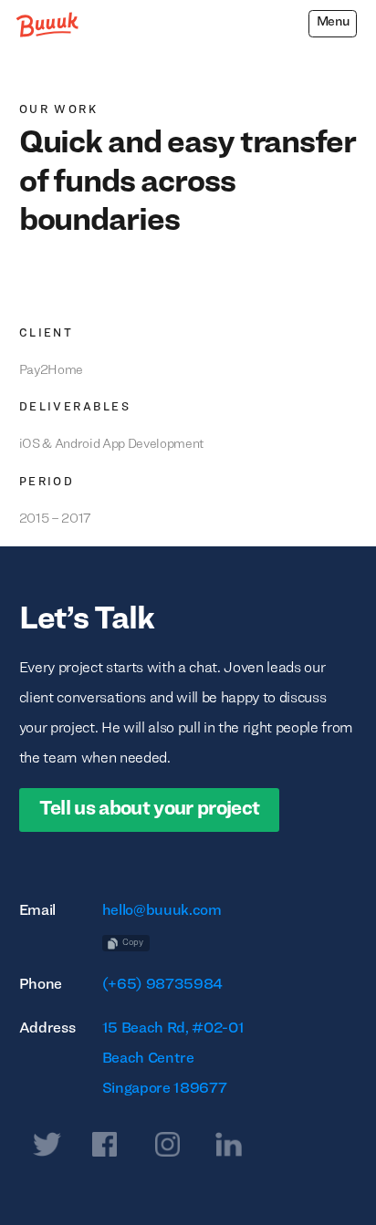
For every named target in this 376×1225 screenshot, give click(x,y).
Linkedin (228, 1149)
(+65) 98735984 (162, 985)
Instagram (167, 1149)
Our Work (59, 110)
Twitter (43, 1149)
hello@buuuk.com (162, 911)
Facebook (104, 1149)
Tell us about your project (149, 809)
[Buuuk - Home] (48, 25)
